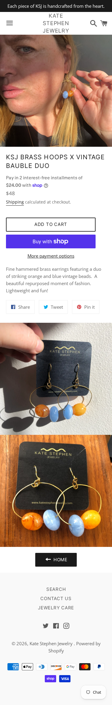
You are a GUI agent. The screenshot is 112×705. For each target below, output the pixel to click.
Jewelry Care (56, 608)
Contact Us (56, 598)
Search (56, 589)
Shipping (15, 202)
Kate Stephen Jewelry (56, 23)
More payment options (50, 256)
